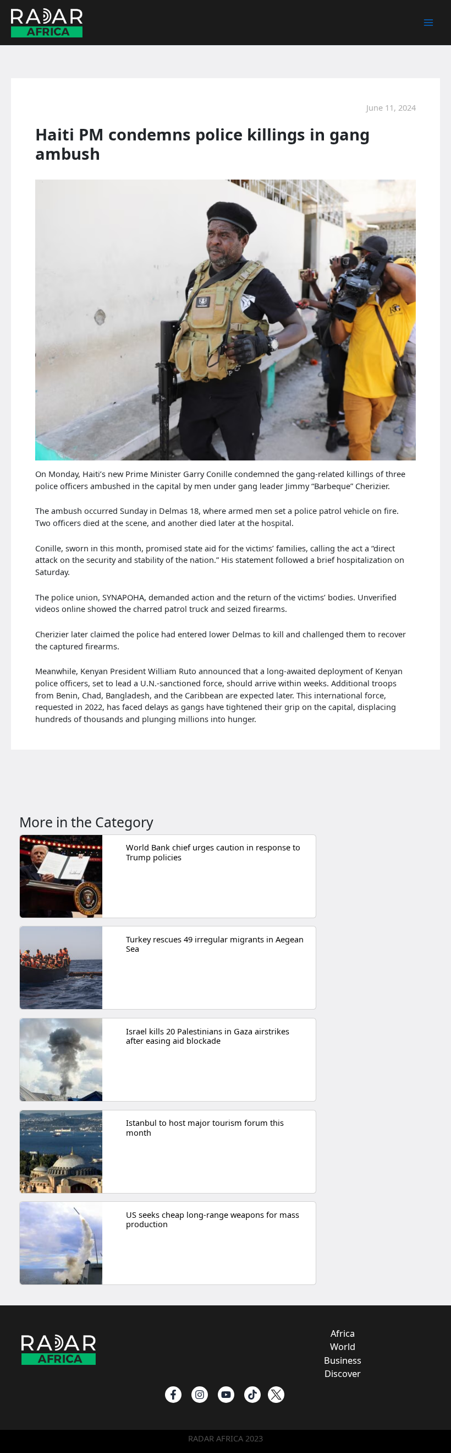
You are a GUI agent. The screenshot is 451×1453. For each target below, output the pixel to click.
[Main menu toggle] (428, 22)
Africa (343, 1333)
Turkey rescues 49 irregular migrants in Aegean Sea (215, 944)
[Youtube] (226, 1394)
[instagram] (199, 1394)
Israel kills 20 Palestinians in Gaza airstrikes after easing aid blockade (207, 1036)
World (342, 1346)
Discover (342, 1373)
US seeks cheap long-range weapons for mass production (212, 1219)
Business (342, 1360)
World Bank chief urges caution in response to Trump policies (213, 852)
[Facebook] (173, 1394)
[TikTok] (252, 1394)
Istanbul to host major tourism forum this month (205, 1127)
